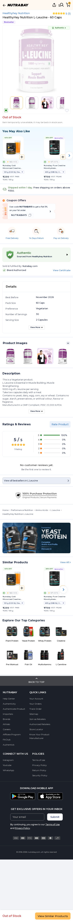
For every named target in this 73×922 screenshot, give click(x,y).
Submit (55, 817)
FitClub (6, 739)
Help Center (9, 698)
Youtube (7, 765)
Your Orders (35, 703)
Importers (8, 714)
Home (5, 510)
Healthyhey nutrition (16, 13)
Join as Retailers (37, 719)
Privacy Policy (39, 765)
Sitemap (33, 714)
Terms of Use (38, 760)
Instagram (8, 760)
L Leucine (55, 510)
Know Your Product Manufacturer (39, 736)
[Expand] (68, 343)
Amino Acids (41, 510)
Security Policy (39, 775)
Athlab (6, 724)
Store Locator (36, 729)
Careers (6, 729)
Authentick (8, 744)
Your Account (36, 698)
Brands (6, 719)
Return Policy (39, 770)
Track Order (35, 709)
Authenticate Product (14, 709)
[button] (67, 110)
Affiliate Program (12, 734)
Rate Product (60, 424)
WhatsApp (8, 770)
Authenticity (9, 703)
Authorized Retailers (39, 724)
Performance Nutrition (22, 510)
